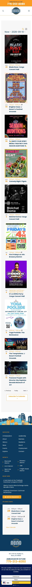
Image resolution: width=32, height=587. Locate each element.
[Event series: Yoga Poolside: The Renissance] (21, 330)
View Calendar (11, 527)
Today (16, 390)
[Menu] (29, 11)
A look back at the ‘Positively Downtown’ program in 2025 (13, 481)
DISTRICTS (5, 457)
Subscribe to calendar (17, 396)
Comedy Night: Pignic (17, 181)
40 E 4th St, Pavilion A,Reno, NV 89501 (16, 555)
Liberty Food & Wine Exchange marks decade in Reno (15, 486)
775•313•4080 (16, 561)
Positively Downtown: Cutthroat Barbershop (14, 491)
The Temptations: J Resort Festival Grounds (17, 355)
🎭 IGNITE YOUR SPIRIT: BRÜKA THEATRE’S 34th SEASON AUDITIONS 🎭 (18, 143)
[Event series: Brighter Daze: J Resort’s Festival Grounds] (21, 105)
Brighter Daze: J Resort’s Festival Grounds (15, 109)
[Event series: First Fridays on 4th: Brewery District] (21, 252)
